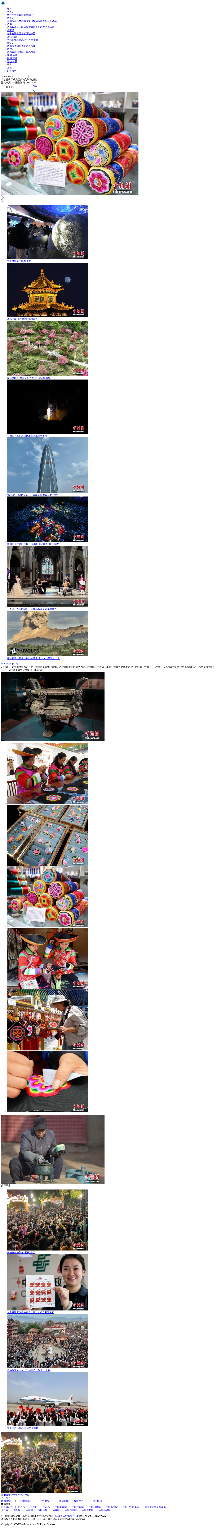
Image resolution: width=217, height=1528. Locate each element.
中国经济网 (105, 1510)
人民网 (4, 1510)
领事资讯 (12, 33)
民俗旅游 (49, 27)
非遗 (35, 39)
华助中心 (30, 15)
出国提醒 (21, 33)
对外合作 (30, 46)
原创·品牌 (12, 55)
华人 (9, 12)
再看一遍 (14, 664)
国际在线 (42, 1510)
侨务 (9, 18)
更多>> (5, 664)
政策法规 (30, 21)
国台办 (46, 1507)
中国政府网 (78, 1507)
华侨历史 (40, 21)
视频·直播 (12, 58)
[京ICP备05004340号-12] (66, 1516)
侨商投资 (12, 46)
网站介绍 (6, 1501)
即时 (9, 8)
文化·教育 (12, 36)
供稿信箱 (64, 1501)
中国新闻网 (112, 1507)
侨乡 (9, 24)
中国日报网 (71, 1510)
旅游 (9, 49)
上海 (9, 67)
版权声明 (78, 1501)
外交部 (33, 1507)
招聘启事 (98, 1501)
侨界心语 (21, 21)
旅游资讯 (12, 52)
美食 (30, 39)
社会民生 (21, 27)
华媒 (19, 15)
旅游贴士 (21, 52)
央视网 (56, 1510)
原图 (34, 85)
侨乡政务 (12, 27)
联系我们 (25, 1501)
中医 (26, 39)
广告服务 (12, 71)
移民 (23, 15)
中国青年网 (88, 1510)
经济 (9, 43)
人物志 (20, 39)
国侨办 (21, 1507)
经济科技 (30, 27)
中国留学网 (95, 1507)
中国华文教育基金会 (155, 1507)
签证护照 (30, 33)
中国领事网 (61, 1507)
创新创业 (21, 46)
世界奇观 (30, 52)
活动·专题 (12, 61)
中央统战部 (7, 1507)
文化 (14, 39)
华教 (9, 39)
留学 (14, 15)
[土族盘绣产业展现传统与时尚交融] (47, 803)
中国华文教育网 (131, 1507)
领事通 (10, 30)
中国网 (29, 1510)
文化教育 (40, 27)
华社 (9, 15)
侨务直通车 (51, 21)
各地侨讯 (12, 21)
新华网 (17, 1510)
